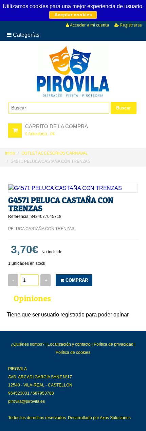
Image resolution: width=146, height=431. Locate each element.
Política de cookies (73, 352)
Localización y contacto (69, 344)
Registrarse (130, 25)
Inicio (10, 153)
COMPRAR (76, 280)
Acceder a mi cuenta (89, 25)
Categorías (25, 35)
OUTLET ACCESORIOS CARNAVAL (54, 153)
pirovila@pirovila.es (26, 401)
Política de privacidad (113, 344)
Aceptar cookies (73, 14)
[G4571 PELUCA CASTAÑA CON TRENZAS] (73, 188)
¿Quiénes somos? (27, 344)
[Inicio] (72, 71)
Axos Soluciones (115, 417)
